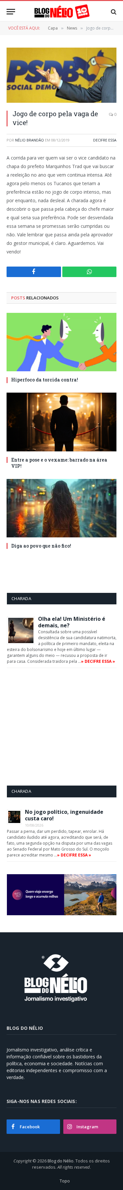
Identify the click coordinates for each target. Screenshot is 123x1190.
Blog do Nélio (60, 1161)
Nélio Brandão (29, 140)
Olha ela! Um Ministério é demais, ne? (71, 622)
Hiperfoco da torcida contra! (44, 380)
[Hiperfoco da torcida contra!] (61, 342)
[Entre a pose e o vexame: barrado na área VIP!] (61, 422)
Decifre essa (104, 140)
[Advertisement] (62, 726)
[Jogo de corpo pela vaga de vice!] (61, 75)
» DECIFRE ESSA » (98, 661)
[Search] (113, 11)
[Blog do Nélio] (61, 11)
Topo (65, 1181)
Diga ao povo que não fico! (41, 546)
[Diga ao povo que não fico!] (61, 508)
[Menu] (11, 11)
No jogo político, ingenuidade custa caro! (64, 815)
